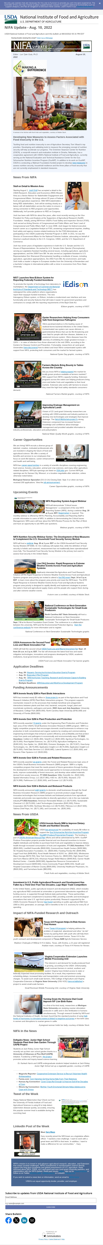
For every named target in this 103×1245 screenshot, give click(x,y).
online (61, 1171)
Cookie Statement (85, 6)
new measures (78, 163)
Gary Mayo (50, 1132)
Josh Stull (33, 190)
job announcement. (52, 482)
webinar (30, 543)
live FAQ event (65, 577)
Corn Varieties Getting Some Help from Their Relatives (53, 1079)
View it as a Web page (45, 38)
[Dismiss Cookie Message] (99, 2)
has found (48, 902)
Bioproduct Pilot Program (38, 675)
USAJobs (60, 470)
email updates (80, 1171)
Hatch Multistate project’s (66, 419)
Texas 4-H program (57, 928)
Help (63, 1239)
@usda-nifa (70, 1173)
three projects (51, 697)
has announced (51, 830)
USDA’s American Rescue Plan (32, 838)
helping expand (67, 372)
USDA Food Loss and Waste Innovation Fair (60, 649)
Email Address (11, 1197)
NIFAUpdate (74, 1177)
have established (75, 981)
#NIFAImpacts (48, 1173)
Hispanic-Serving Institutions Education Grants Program (51, 672)
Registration (63, 513)
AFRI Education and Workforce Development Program (60, 683)
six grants (37, 762)
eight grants (40, 790)
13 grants (37, 723)
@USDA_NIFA (35, 1173)
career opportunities (30, 465)
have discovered (31, 347)
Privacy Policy (43, 1239)
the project (47, 1057)
